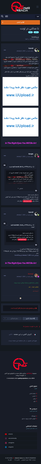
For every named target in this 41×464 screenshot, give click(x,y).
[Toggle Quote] (33, 167)
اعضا (26, 39)
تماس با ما (17, 460)
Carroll (17, 167)
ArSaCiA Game (19, 458)
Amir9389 (16, 225)
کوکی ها (10, 460)
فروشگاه (34, 416)
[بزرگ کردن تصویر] (20, 91)
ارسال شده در (25, 51)
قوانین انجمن (20, 22)
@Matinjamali (27, 201)
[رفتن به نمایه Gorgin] (36, 155)
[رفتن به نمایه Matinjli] (36, 275)
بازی (35, 401)
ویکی (34, 399)
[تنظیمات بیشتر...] (5, 50)
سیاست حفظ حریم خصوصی (28, 460)
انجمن (34, 396)
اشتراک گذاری (29, 319)
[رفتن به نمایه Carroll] (36, 50)
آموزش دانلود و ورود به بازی (29, 419)
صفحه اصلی (33, 393)
